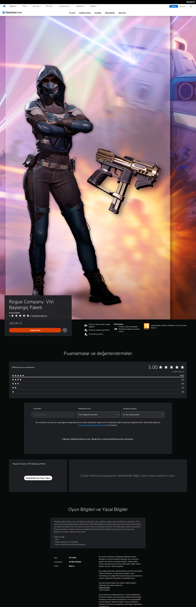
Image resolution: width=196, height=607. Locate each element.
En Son (72, 13)
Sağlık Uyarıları (104, 587)
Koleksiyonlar (85, 13)
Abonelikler (110, 13)
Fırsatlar (97, 13)
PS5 (24, 6)
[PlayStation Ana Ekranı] (4, 6)
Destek (93, 6)
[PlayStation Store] (13, 12)
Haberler (79, 6)
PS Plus (49, 6)
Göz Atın (122, 13)
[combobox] (53, 414)
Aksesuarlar (64, 6)
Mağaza (12, 6)
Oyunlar (36, 6)
